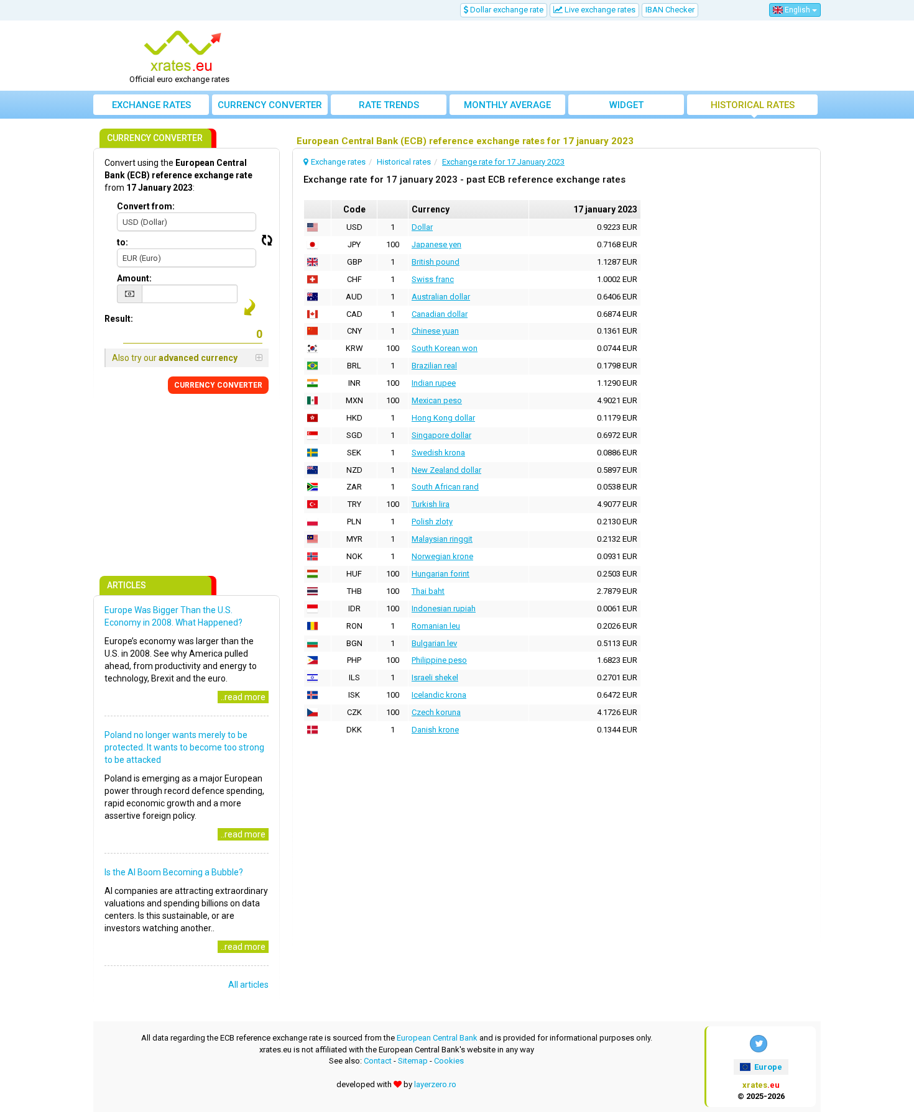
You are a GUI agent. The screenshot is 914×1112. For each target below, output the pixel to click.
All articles (248, 985)
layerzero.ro (435, 1084)
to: (122, 242)
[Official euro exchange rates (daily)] (184, 52)
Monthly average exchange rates (507, 107)
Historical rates (753, 105)
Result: (118, 319)
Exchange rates (151, 105)
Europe (767, 1067)
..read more (243, 697)
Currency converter (270, 105)
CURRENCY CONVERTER (218, 385)
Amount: (134, 278)
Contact (378, 1060)
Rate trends (389, 105)
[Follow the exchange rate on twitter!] (758, 1043)
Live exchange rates (599, 9)
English (797, 10)
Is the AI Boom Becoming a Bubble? (173, 872)
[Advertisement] (548, 56)
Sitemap (413, 1060)
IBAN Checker (670, 9)
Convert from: (146, 206)
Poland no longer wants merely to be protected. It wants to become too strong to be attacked (184, 747)
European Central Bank (437, 1037)
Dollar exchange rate (505, 9)
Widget (626, 105)
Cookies (449, 1060)
